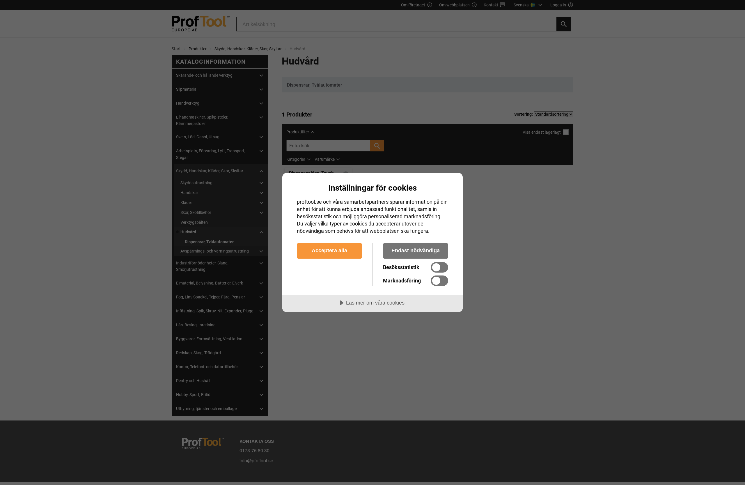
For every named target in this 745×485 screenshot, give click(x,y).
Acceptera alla (329, 250)
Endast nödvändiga (415, 250)
